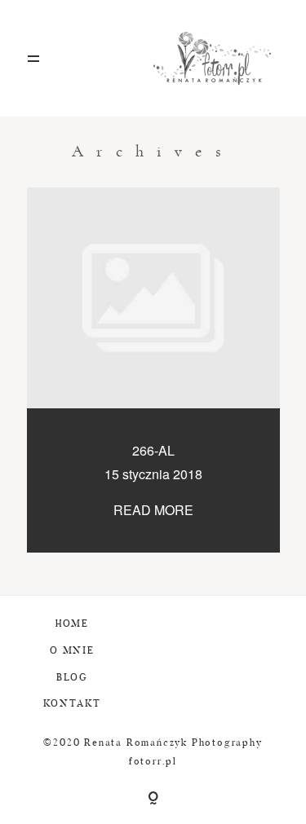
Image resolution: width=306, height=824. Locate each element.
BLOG (72, 678)
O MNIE (72, 651)
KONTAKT (72, 704)
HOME (72, 624)
